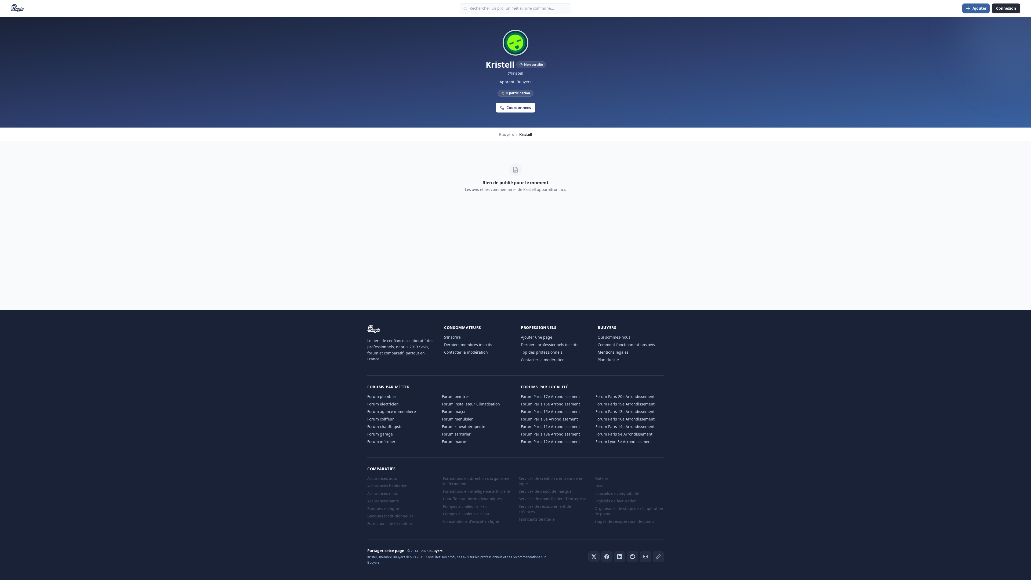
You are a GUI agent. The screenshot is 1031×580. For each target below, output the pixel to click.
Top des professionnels (541, 352)
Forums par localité (544, 386)
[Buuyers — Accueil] (17, 8)
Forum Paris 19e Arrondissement (625, 404)
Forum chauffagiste (384, 426)
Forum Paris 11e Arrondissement (550, 426)
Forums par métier (388, 386)
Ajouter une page (536, 337)
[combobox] (515, 8)
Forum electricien (383, 404)
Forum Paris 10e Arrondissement (625, 419)
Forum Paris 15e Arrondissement (550, 411)
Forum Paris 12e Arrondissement (550, 441)
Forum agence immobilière (391, 411)
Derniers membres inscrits (468, 344)
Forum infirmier (381, 441)
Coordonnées (518, 107)
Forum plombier (381, 396)
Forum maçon (454, 411)
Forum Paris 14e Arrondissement (625, 426)
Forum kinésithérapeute (463, 426)
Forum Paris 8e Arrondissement (549, 419)
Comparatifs (381, 468)
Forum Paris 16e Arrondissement (550, 404)
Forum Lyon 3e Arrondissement (624, 441)
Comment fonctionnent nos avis (626, 344)
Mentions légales (613, 352)
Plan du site (608, 359)
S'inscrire (452, 337)
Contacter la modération (466, 352)
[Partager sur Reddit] (632, 556)
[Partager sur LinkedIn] (619, 556)
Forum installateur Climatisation (471, 404)
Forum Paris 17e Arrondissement (550, 396)
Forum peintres (456, 396)
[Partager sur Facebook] (606, 556)
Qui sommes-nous (614, 337)
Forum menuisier (457, 419)
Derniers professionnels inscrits (549, 344)
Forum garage (380, 434)
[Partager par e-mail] (645, 556)
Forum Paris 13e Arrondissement (625, 411)
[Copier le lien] (658, 556)
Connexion (1006, 8)
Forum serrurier (456, 434)
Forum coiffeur (380, 419)
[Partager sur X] (594, 556)
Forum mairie (454, 441)
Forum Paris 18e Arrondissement (550, 434)
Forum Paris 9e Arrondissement (624, 434)
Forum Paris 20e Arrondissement (625, 396)
